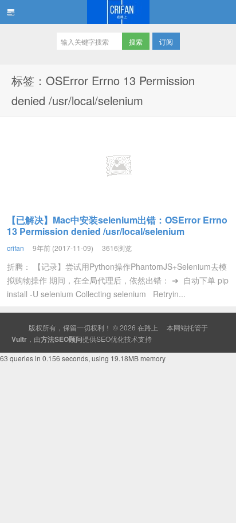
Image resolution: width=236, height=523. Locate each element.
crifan (15, 248)
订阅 (166, 41)
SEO (103, 339)
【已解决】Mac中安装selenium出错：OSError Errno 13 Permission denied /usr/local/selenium (117, 225)
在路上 (118, 12)
